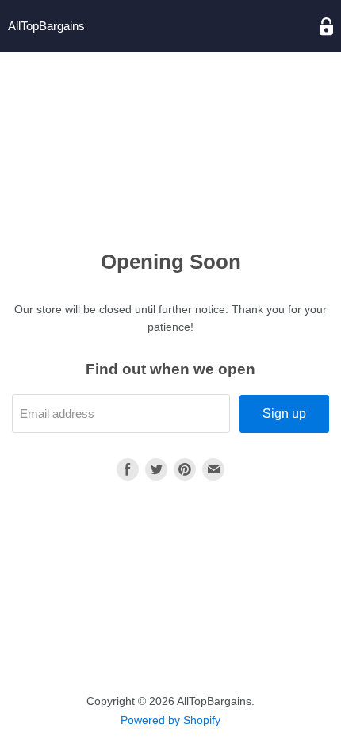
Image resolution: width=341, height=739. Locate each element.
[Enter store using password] (326, 26)
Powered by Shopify (170, 720)
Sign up (284, 413)
